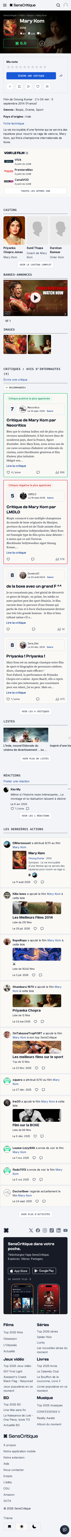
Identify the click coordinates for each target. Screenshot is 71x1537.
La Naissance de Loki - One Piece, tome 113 (18, 1417)
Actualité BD (11, 1425)
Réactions (12, 775)
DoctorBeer (21, 1191)
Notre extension (13, 1457)
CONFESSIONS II (48, 1411)
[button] (65, 5)
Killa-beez (19, 894)
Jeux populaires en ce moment (18, 1388)
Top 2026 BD (12, 1404)
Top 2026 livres (47, 1366)
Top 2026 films (13, 1332)
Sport (39, 109)
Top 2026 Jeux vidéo (17, 1366)
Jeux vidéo (13, 1359)
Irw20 (17, 1101)
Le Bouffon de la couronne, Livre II (48, 1379)
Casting (10, 210)
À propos (9, 1445)
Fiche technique (13, 123)
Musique (45, 1397)
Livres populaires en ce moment (52, 1388)
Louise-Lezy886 (24, 1148)
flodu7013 (19, 1169)
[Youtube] (65, 1231)
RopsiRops (20, 940)
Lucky (41, 1342)
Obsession (10, 1338)
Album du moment (49, 1424)
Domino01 (33, 573)
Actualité (9, 1351)
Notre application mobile (19, 1451)
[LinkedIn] (59, 1231)
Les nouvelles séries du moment (52, 1350)
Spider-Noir (44, 1337)
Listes (9, 721)
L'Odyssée (10, 1345)
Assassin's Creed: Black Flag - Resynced (18, 1379)
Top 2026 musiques (50, 1405)
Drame (29, 109)
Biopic (30, 15)
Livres (43, 1359)
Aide (6, 1463)
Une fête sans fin (14, 1410)
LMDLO (32, 494)
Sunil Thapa (35, 248)
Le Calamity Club (48, 1371)
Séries (43, 1324)
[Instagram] (45, 1231)
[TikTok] (52, 1231)
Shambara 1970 (23, 987)
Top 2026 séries (47, 1331)
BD (6, 1397)
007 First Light (12, 1371)
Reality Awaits (46, 1418)
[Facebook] (38, 1231)
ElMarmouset (22, 843)
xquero (17, 1079)
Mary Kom (42, 15)
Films (22, 15)
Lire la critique (16, 466)
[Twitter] (31, 1231)
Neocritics (33, 407)
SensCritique (10, 15)
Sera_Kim (33, 643)
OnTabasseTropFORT (27, 1033)
